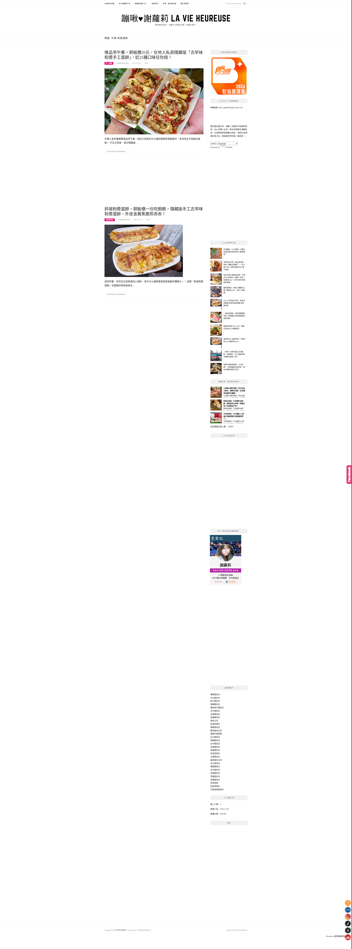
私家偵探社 (215, 724)
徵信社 (217, 695)
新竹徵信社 (219, 708)
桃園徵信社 (215, 704)
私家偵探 (214, 783)
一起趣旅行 (154, 3)
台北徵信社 (215, 698)
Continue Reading (116, 151)
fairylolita (123, 63)
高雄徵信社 (215, 717)
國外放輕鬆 (185, 3)
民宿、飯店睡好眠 (169, 3)
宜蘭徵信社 (215, 780)
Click (349, 474)
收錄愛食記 (109, 220)
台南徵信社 (215, 714)
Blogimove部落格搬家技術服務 (338, 936)
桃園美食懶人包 (140, 3)
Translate (228, 147)
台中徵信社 (215, 711)
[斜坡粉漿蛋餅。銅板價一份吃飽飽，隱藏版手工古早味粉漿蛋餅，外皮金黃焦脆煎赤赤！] (144, 251)
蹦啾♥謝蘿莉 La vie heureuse (176, 18)
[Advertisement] (154, 184)
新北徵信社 (215, 701)
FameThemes (243, 930)
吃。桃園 (109, 63)
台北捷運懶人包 (124, 3)
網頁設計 (220, 789)
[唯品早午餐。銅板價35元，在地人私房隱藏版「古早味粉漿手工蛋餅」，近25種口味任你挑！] (154, 101)
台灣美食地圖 (110, 3)
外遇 (216, 734)
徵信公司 (214, 721)
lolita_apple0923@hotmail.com (230, 108)
